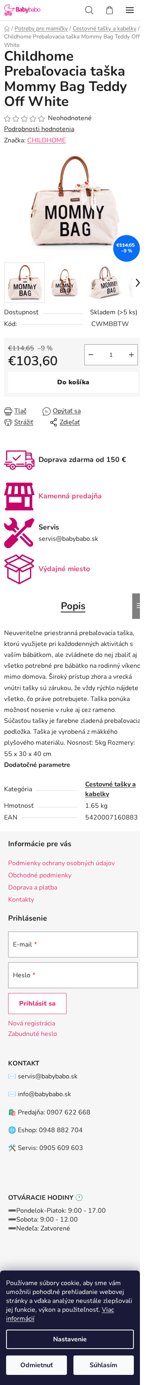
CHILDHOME (46, 140)
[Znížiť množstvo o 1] (91, 355)
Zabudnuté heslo (32, 1033)
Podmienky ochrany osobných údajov (61, 863)
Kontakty (21, 899)
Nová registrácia (31, 1023)
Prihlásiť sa (37, 1003)
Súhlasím (103, 1365)
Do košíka (73, 382)
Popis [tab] (73, 605)
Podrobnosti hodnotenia (39, 129)
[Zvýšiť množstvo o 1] (131, 355)
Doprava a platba (32, 887)
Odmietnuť (36, 1365)
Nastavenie (70, 1339)
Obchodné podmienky (39, 875)
